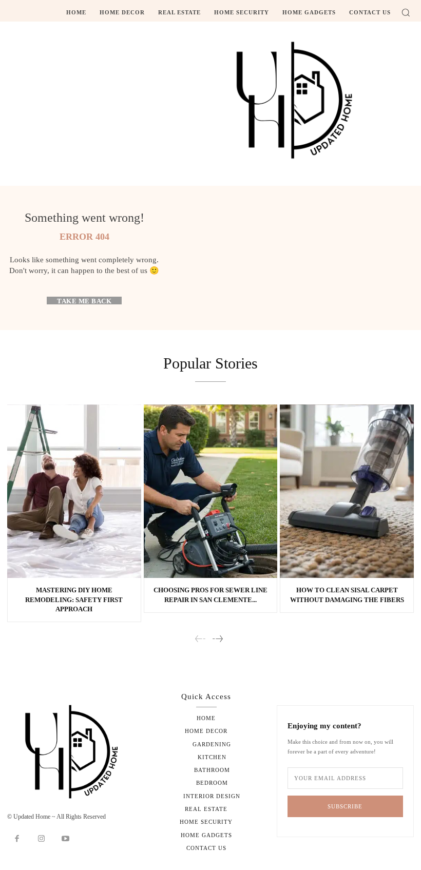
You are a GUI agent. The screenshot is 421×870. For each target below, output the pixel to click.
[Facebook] (17, 839)
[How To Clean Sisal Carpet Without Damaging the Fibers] (347, 491)
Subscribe (345, 806)
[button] (405, 12)
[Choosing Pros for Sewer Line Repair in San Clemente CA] (211, 491)
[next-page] (217, 639)
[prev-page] (200, 639)
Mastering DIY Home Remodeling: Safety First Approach (74, 599)
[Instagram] (41, 839)
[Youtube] (65, 839)
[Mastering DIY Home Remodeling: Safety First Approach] (74, 491)
